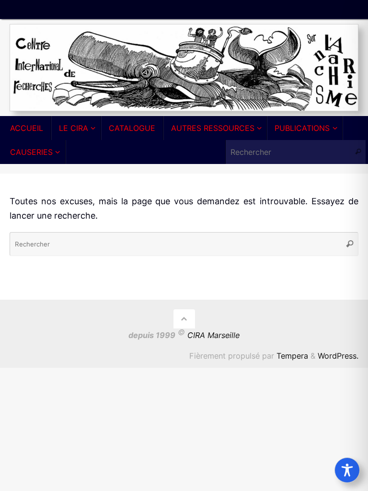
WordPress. (338, 356)
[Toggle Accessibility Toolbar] (347, 470)
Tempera (292, 356)
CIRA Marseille (213, 335)
